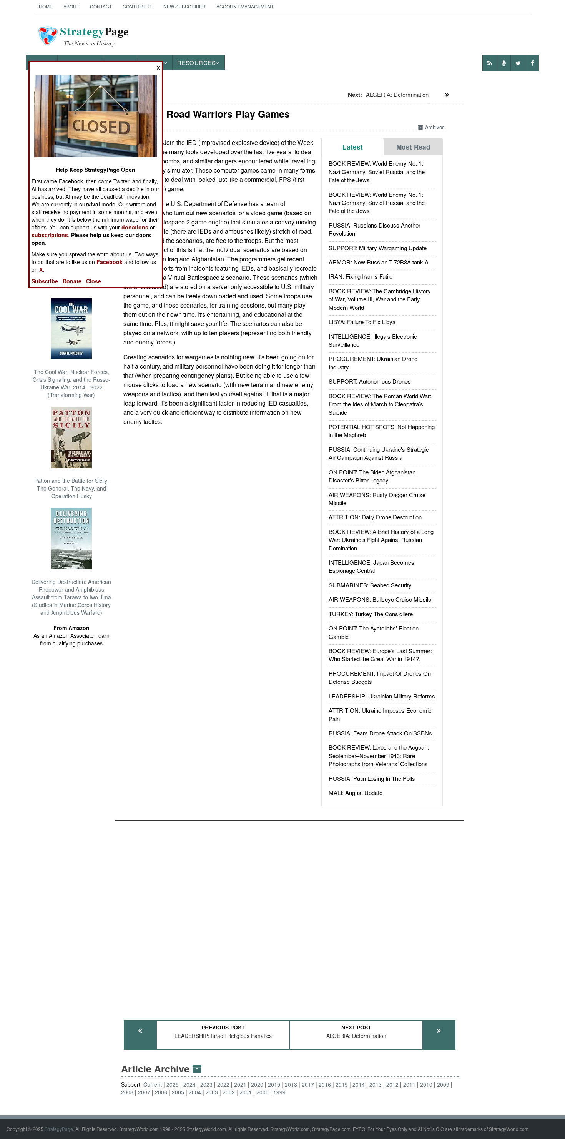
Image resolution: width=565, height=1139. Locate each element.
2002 (229, 1092)
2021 (240, 1084)
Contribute (138, 6)
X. (41, 269)
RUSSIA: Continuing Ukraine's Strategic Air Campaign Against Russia (379, 453)
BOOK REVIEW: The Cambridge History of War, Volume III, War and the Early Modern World (380, 299)
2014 (358, 1084)
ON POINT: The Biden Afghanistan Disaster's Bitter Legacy (372, 476)
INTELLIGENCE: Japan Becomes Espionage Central (371, 566)
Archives (435, 127)
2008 (127, 1092)
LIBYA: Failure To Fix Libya (362, 322)
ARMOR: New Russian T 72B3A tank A (379, 262)
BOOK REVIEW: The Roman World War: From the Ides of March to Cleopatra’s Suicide (380, 404)
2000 (262, 1092)
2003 (212, 1092)
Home (46, 6)
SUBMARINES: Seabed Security (370, 585)
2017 (308, 1084)
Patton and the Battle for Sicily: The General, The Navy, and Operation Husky (71, 488)
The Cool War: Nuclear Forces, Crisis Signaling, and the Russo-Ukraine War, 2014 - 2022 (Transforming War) (71, 383)
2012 (392, 1084)
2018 (291, 1084)
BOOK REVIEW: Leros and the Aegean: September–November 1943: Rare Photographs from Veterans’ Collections (379, 755)
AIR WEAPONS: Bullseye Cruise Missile (380, 599)
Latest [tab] (352, 146)
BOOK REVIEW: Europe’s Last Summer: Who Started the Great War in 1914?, (380, 655)
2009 (443, 1084)
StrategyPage (59, 1129)
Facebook (109, 262)
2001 (245, 1092)
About (71, 6)
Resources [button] (196, 62)
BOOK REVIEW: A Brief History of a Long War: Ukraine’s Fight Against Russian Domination (381, 539)
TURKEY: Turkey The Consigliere (371, 614)
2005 (178, 1092)
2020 (257, 1084)
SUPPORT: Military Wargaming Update (378, 248)
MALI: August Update (355, 792)
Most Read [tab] (413, 146)
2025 (172, 1084)
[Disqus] (289, 917)
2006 (161, 1092)
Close (93, 281)
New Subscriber (184, 6)
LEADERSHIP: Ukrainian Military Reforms (382, 696)
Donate (72, 281)
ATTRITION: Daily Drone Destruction (375, 517)
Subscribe (45, 281)
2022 (223, 1084)
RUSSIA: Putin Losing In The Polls (372, 778)
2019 (274, 1084)
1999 (279, 1092)
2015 (342, 1084)
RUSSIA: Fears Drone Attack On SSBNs (380, 733)
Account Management (245, 6)
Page (94, 36)
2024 (189, 1084)
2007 (144, 1092)
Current (152, 1084)
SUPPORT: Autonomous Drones (370, 381)
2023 (206, 1084)
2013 (375, 1084)
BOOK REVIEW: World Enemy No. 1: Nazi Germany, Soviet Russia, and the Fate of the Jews (377, 171)
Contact (101, 6)
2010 (426, 1084)
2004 (195, 1092)
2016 (325, 1084)
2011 (409, 1084)
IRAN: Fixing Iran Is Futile (360, 276)
